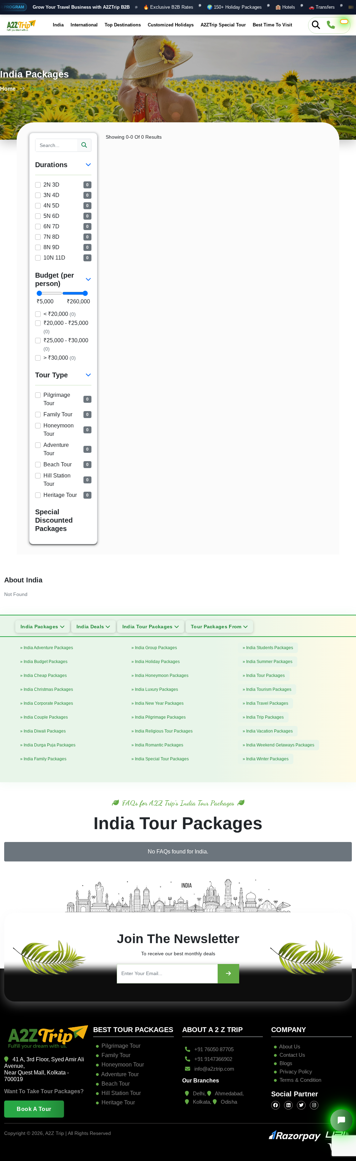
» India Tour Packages (264, 675)
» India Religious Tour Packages (162, 731)
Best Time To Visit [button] (272, 24)
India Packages (40, 626)
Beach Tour (116, 1084)
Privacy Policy (296, 1071)
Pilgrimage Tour (121, 1046)
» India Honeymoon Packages (159, 675)
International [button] (84, 24)
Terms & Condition (300, 1080)
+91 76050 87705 (213, 1049)
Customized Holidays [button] (171, 24)
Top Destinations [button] (123, 24)
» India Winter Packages (266, 759)
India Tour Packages (148, 626)
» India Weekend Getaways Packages (278, 745)
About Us (289, 1046)
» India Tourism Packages (267, 689)
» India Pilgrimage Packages (158, 717)
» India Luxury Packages (154, 689)
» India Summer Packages (267, 661)
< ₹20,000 (59, 314)
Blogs (285, 1063)
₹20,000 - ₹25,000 (65, 327)
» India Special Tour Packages (160, 759)
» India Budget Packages (43, 661)
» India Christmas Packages (46, 689)
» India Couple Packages (44, 717)
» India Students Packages (268, 647)
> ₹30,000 (59, 358)
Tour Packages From (217, 626)
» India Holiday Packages (155, 661)
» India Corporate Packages (46, 703)
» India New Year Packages (157, 703)
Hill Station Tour (121, 1093)
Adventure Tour (120, 1074)
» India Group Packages (154, 647)
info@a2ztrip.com (213, 1069)
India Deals (91, 626)
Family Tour (116, 1055)
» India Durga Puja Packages (47, 745)
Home (8, 89)
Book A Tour (34, 1109)
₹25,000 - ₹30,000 (65, 344)
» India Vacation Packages (268, 731)
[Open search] (315, 25)
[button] (344, 21)
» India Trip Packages (263, 717)
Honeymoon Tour (123, 1065)
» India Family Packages (43, 759)
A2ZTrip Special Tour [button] (223, 24)
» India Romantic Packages (157, 745)
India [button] (58, 24)
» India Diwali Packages (43, 731)
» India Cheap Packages (43, 675)
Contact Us (291, 1055)
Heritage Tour (118, 1102)
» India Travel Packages (265, 703)
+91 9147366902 (212, 1059)
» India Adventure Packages (46, 647)
